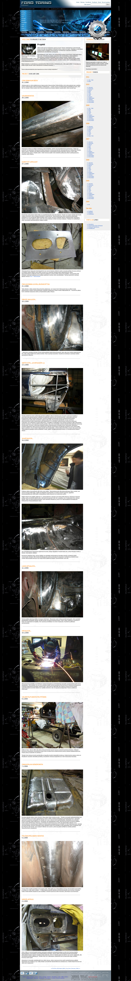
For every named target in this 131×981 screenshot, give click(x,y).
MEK (62, 977)
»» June (89, 94)
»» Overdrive (90, 224)
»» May (89, 93)
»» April (89, 81)
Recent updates (106, 2)
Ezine (66, 977)
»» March (89, 90)
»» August (89, 97)
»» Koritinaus (90, 214)
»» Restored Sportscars (93, 227)
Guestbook (88, 2)
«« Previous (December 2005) (58, 968)
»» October (90, 99)
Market (49, 977)
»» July (89, 95)
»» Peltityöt (90, 211)
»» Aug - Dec (90, 136)
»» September (90, 98)
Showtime (54, 977)
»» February (90, 88)
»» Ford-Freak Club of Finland (95, 225)
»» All (88, 204)
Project (32, 977)
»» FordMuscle (91, 228)
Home (77, 2)
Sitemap (82, 2)
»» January (90, 87)
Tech (40, 977)
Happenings (29, 978)
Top (67, 968)
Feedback (94, 2)
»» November (90, 101)
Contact (53, 978)
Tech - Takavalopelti (35, 276)
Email (99, 2)
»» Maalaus (90, 212)
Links (59, 977)
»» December (90, 102)
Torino (36, 977)
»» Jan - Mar (90, 80)
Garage (44, 977)
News (28, 977)
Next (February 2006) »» (74, 968)
